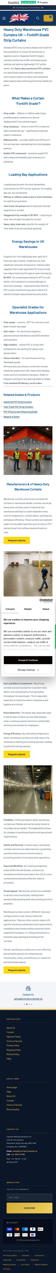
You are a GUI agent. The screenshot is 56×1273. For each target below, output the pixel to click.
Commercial (39, 1255)
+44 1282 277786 (18, 1154)
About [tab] (46, 609)
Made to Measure (41, 1264)
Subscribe (29, 1208)
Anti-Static (25, 1264)
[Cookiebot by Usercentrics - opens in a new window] (40, 601)
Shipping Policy (14, 1050)
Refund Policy (13, 1054)
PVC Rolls (6, 1269)
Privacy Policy (13, 1045)
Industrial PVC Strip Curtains (18, 402)
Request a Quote (12, 416)
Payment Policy (14, 1036)
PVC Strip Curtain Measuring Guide (20, 411)
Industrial (25, 1255)
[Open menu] (4, 18)
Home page (12, 1087)
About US (11, 1096)
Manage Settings (26, 670)
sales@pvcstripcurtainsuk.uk (28, 998)
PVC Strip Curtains (10, 1255)
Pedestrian (34, 1260)
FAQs (9, 1058)
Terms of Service (14, 1041)
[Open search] (37, 18)
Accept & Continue (28, 660)
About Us (11, 1028)
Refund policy (13, 1109)
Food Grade (21, 1260)
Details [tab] (28, 609)
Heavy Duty (7, 1260)
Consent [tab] (10, 609)
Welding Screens (9, 1264)
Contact (10, 1032)
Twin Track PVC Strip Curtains (18, 406)
